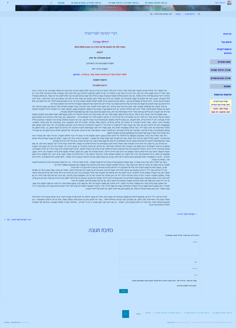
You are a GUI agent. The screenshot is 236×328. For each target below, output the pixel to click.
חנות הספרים (224, 61)
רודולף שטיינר (190, 14)
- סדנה (216, 108)
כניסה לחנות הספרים (222, 313)
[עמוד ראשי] (199, 14)
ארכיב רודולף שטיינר (220, 70)
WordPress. (12, 322)
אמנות (148, 313)
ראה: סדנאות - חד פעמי (220, 112)
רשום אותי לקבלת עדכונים (187, 286)
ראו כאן (76, 74)
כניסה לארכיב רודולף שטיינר (196, 313)
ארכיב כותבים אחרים (220, 78)
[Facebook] (7, 2)
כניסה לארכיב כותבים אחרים (167, 313)
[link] (51, 2)
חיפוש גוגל (226, 42)
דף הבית (227, 33)
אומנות (227, 86)
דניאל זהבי (171, 322)
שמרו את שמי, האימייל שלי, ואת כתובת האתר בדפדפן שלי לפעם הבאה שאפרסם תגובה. (164, 281)
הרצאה (178, 14)
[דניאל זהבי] (229, 2)
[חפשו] (125, 314)
